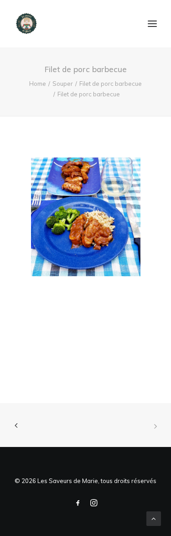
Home (37, 83)
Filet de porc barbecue (110, 83)
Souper (62, 83)
